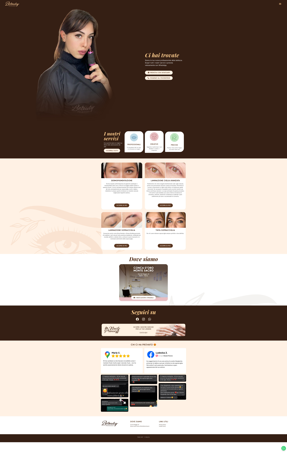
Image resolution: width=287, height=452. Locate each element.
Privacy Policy (162, 424)
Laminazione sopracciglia (121, 230)
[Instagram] (143, 319)
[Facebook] (137, 319)
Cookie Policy (162, 426)
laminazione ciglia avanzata (165, 180)
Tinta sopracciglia (165, 230)
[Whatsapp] (150, 319)
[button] (280, 4)
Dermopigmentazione (121, 180)
